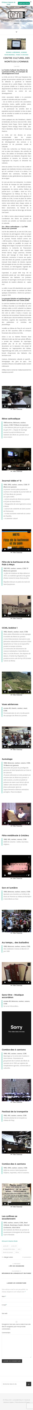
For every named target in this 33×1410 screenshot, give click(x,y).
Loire (19, 1249)
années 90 (13, 1246)
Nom (4, 1296)
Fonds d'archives (22, 55)
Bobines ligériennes (13, 52)
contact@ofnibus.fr (18, 1400)
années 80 (5, 1246)
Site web (4, 1313)
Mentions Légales (9, 1402)
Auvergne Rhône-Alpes (9, 1249)
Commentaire (6, 1332)
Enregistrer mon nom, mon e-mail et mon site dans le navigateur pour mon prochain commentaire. (16, 1326)
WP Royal (26, 1402)
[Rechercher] (28, 1384)
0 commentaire (26, 1257)
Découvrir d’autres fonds (10, 1241)
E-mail (4, 1305)
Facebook (27, 1400)
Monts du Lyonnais (8, 1252)
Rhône (17, 1252)
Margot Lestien (8, 1257)
